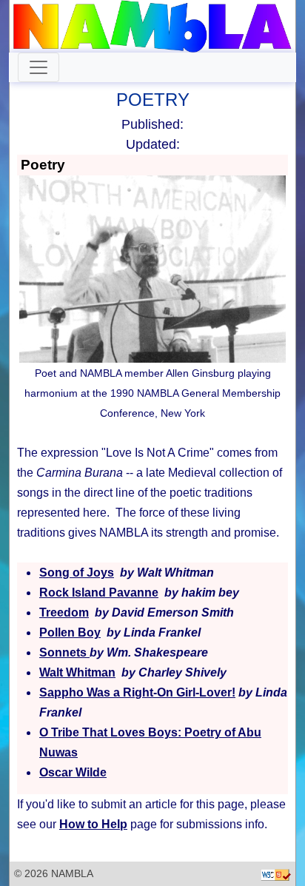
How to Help (93, 824)
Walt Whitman (77, 672)
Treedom (64, 612)
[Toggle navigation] (38, 67)
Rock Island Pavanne (98, 592)
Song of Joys (76, 572)
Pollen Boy (70, 632)
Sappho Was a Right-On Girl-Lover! (137, 692)
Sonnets (64, 652)
